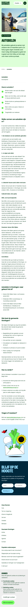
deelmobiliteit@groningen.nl (10, 387)
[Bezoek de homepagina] (5, 3)
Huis (3, 508)
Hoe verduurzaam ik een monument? (12, 550)
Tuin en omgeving (6, 511)
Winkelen (4, 524)
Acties (3, 69)
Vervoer (4, 517)
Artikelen (4, 535)
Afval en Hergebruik (7, 514)
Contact (4, 542)
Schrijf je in (6, 491)
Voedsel (4, 520)
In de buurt (4, 566)
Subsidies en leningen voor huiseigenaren (13, 563)
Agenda (4, 538)
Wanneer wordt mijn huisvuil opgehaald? (12, 556)
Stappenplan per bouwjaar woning (11, 553)
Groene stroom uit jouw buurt (9, 560)
